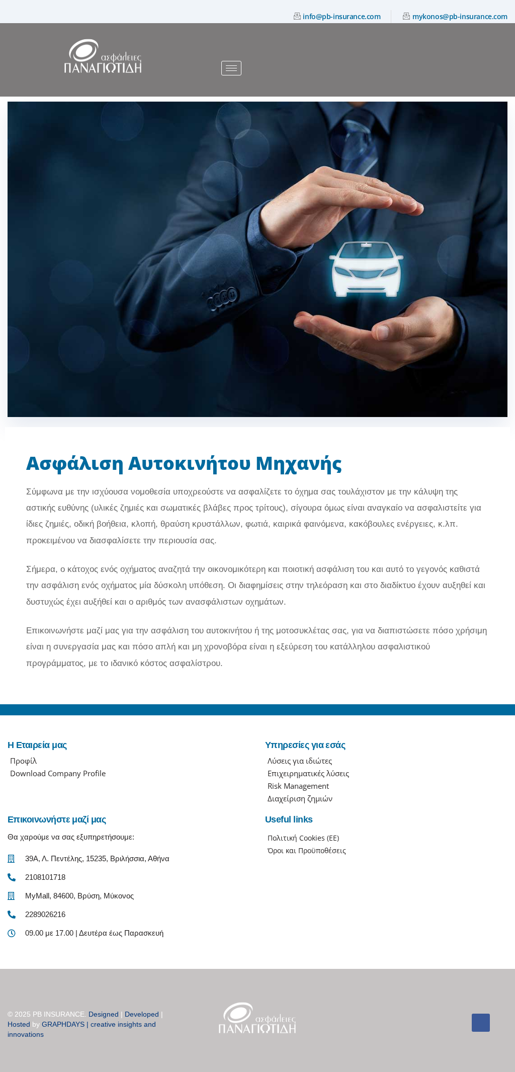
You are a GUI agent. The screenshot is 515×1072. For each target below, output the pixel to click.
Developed (142, 1014)
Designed (104, 1014)
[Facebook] (481, 1023)
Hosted (19, 1024)
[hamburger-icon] (231, 68)
